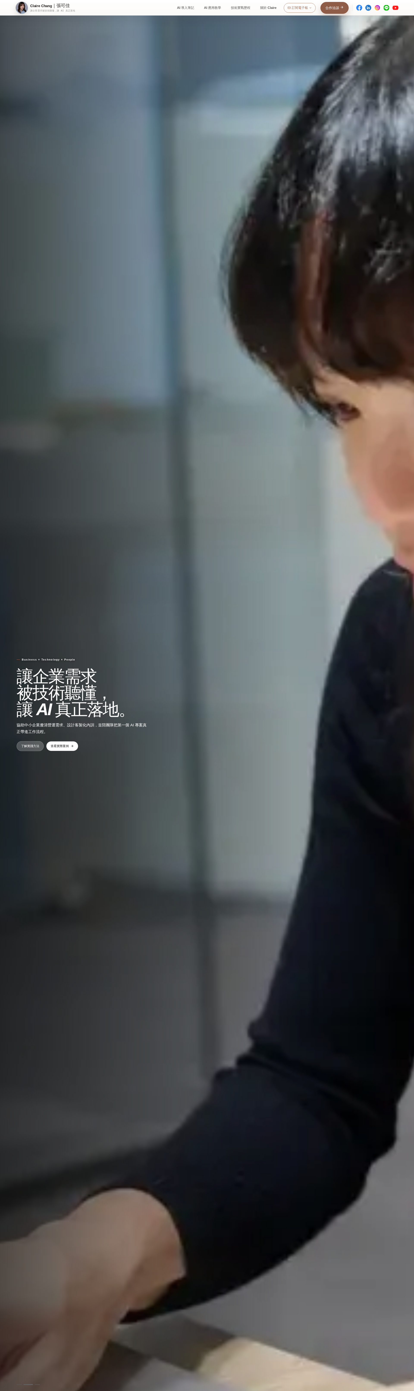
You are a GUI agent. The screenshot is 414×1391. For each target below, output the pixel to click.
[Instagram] (377, 8)
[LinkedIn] (368, 8)
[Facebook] (359, 8)
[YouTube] (395, 8)
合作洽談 (332, 8)
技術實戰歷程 (240, 7)
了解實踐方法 (30, 745)
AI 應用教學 (212, 7)
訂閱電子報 (300, 7)
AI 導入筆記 (185, 7)
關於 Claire (268, 7)
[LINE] (386, 8)
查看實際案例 (60, 745)
